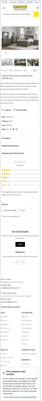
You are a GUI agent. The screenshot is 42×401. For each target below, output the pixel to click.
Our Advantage (5, 361)
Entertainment (5, 328)
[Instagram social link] (5, 2)
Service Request (26, 324)
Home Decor (5, 336)
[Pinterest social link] (16, 129)
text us (23, 86)
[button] (4, 38)
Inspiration (25, 360)
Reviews (3, 365)
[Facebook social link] (3, 2)
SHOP (3, 313)
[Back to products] (34, 70)
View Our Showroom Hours (11, 307)
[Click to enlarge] (5, 52)
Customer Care (26, 313)
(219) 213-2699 (6, 299)
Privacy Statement (26, 328)
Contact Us (24, 336)
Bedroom (18, 70)
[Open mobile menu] (4, 8)
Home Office (5, 332)
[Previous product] (32, 70)
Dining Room (5, 324)
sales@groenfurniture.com (10, 288)
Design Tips (24, 364)
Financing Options (26, 320)
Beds (25, 70)
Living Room (4, 316)
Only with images (10, 210)
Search (36, 14)
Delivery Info (25, 316)
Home (4, 70)
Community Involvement (29, 354)
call (17, 86)
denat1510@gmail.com (9, 302)
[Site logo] (20, 8)
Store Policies (25, 332)
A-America (9, 125)
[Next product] (37, 70)
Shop (10, 70)
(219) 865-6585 (6, 285)
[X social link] (10, 129)
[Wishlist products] (37, 8)
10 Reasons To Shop (7, 357)
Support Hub (25, 340)
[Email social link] (13, 129)
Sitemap (23, 344)
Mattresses (4, 340)
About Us (4, 350)
